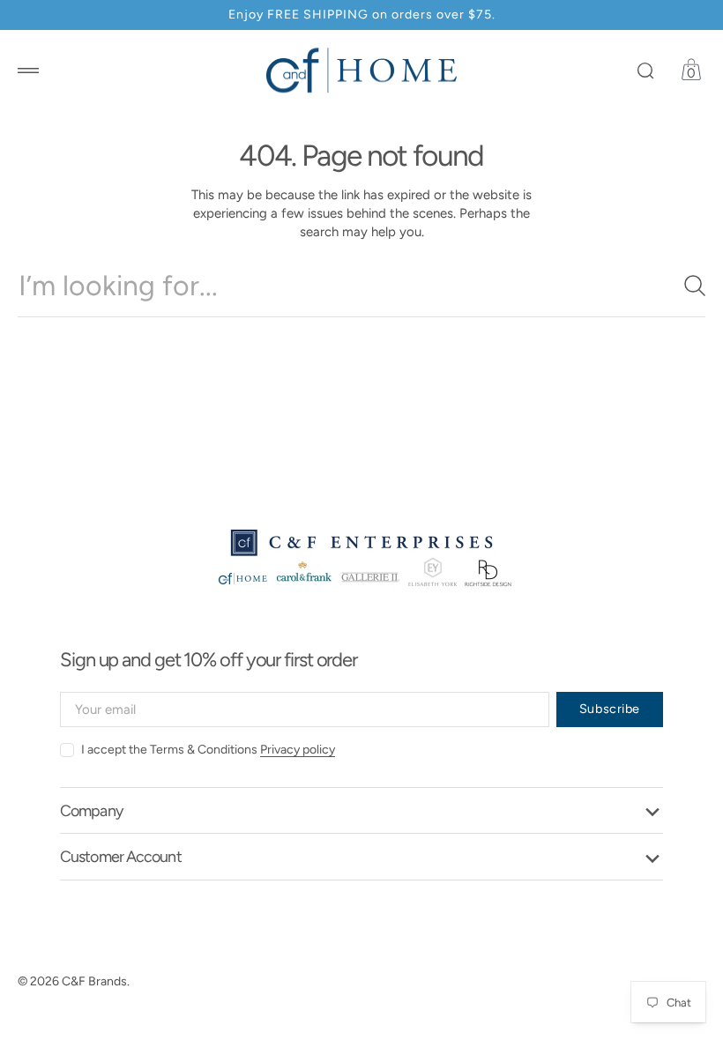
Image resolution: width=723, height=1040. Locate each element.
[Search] (687, 285)
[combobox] (361, 285)
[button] (28, 70)
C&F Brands (94, 981)
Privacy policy (297, 749)
